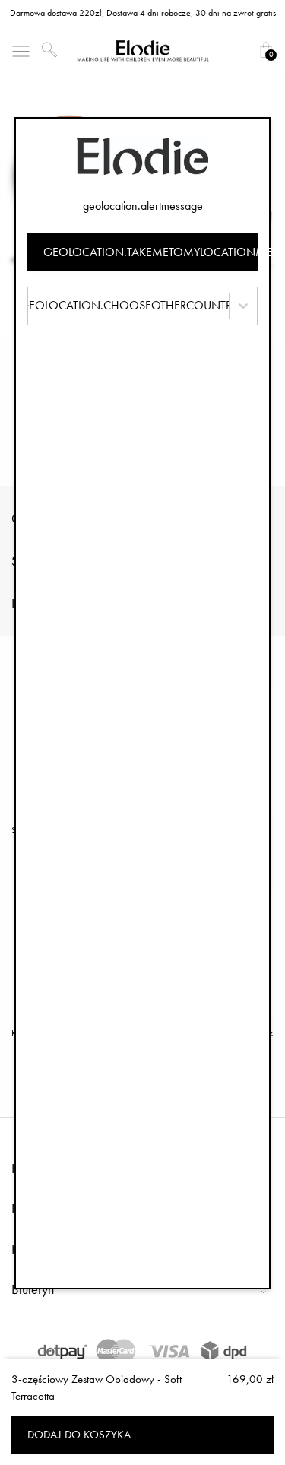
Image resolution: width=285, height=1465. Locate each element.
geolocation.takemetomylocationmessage (150, 252)
